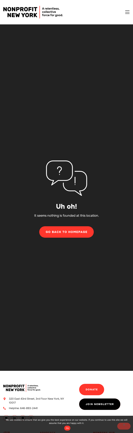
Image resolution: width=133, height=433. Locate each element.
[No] (124, 426)
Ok (67, 428)
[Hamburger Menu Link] (127, 12)
